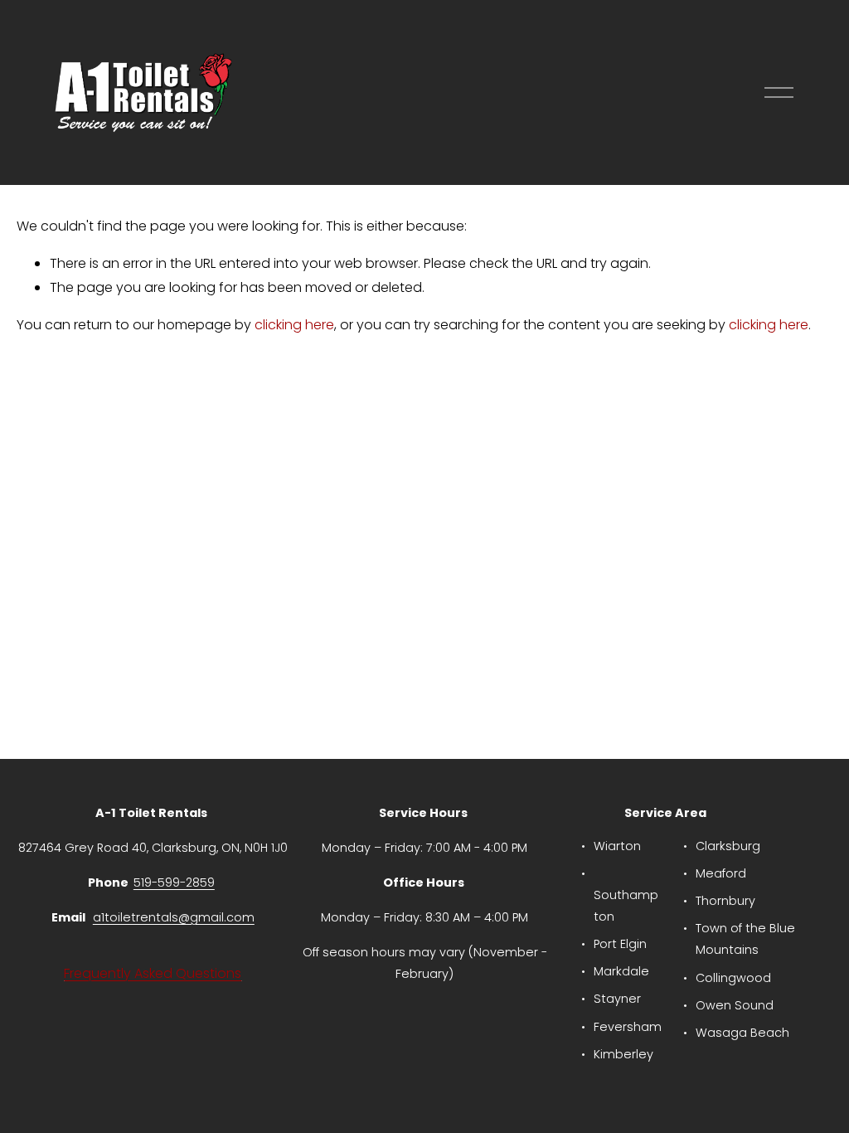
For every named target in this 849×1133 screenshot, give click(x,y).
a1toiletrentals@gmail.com (174, 917)
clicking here (294, 324)
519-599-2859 (174, 882)
